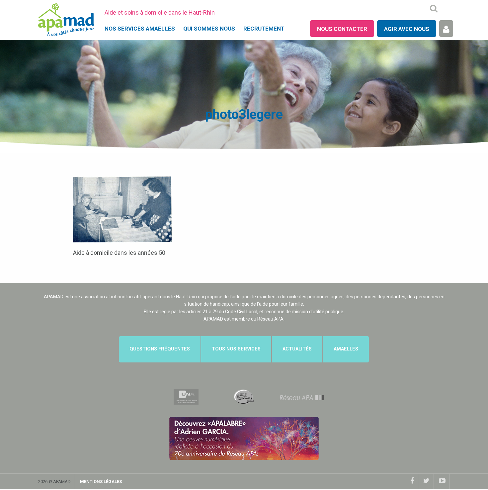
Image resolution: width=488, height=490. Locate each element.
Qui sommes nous (209, 28)
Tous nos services (236, 349)
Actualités (297, 349)
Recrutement (264, 28)
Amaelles (346, 349)
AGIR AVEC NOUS (406, 29)
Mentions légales (101, 481)
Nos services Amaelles (140, 28)
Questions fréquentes (159, 349)
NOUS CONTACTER (342, 29)
